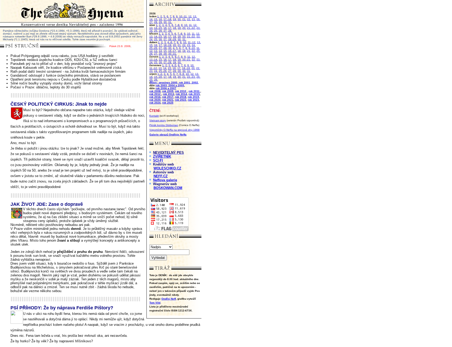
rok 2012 (155, 94)
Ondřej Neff (168, 298)
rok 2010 (181, 91)
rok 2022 (180, 99)
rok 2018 (180, 96)
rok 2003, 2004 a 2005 (170, 85)
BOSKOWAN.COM (168, 188)
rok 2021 (167, 99)
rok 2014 (181, 94)
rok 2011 (194, 91)
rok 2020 (155, 99)
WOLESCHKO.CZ (167, 168)
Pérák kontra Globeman (163, 125)
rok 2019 (193, 96)
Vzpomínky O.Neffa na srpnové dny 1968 (174, 129)
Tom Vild (154, 302)
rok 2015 (194, 94)
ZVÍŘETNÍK (162, 156)
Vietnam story (157, 120)
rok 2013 (168, 94)
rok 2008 (155, 91)
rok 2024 (155, 102)
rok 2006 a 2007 (166, 88)
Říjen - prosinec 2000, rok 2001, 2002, (174, 82)
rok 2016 (155, 96)
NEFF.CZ (161, 176)
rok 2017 (167, 96)
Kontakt (154, 115)
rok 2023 (193, 99)
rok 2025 (167, 102)
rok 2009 (167, 91)
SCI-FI (158, 160)
